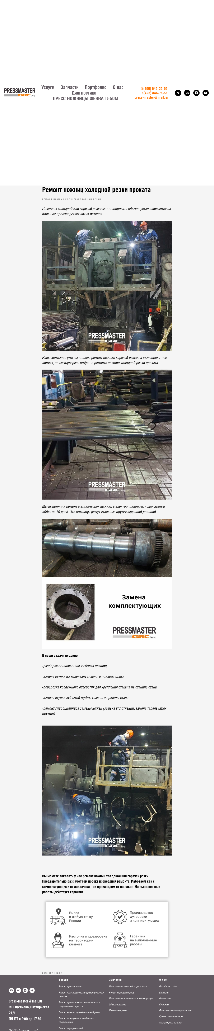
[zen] (196, 93)
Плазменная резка (118, 1010)
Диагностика (84, 93)
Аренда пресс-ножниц (170, 1022)
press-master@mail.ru (25, 1001)
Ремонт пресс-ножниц (70, 986)
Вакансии (163, 992)
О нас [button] (118, 87)
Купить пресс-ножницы (171, 1016)
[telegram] (178, 93)
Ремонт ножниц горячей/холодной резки (79, 1012)
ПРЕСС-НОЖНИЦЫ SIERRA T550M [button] (85, 98)
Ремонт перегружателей (71, 1028)
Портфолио (96, 87)
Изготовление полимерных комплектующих (131, 998)
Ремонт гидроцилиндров (121, 992)
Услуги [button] (47, 87)
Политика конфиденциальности (175, 1010)
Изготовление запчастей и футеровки (128, 986)
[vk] (187, 93)
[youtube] (206, 93)
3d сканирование (117, 1004)
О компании (165, 998)
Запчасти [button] (70, 87)
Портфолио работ (168, 986)
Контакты (164, 1004)
